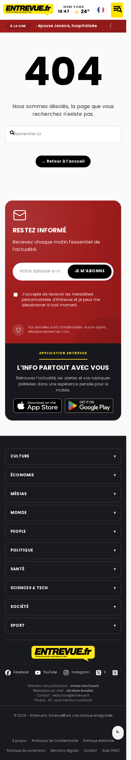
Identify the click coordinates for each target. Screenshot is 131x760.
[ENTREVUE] (63, 653)
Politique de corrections (26, 751)
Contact (90, 751)
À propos (19, 741)
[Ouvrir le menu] (117, 10)
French (100, 10)
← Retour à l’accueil (63, 161)
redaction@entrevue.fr (70, 695)
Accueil (9, 37)
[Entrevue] (28, 10)
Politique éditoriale (98, 741)
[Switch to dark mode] (118, 733)
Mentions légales (65, 751)
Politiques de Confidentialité (55, 741)
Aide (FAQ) (111, 751)
